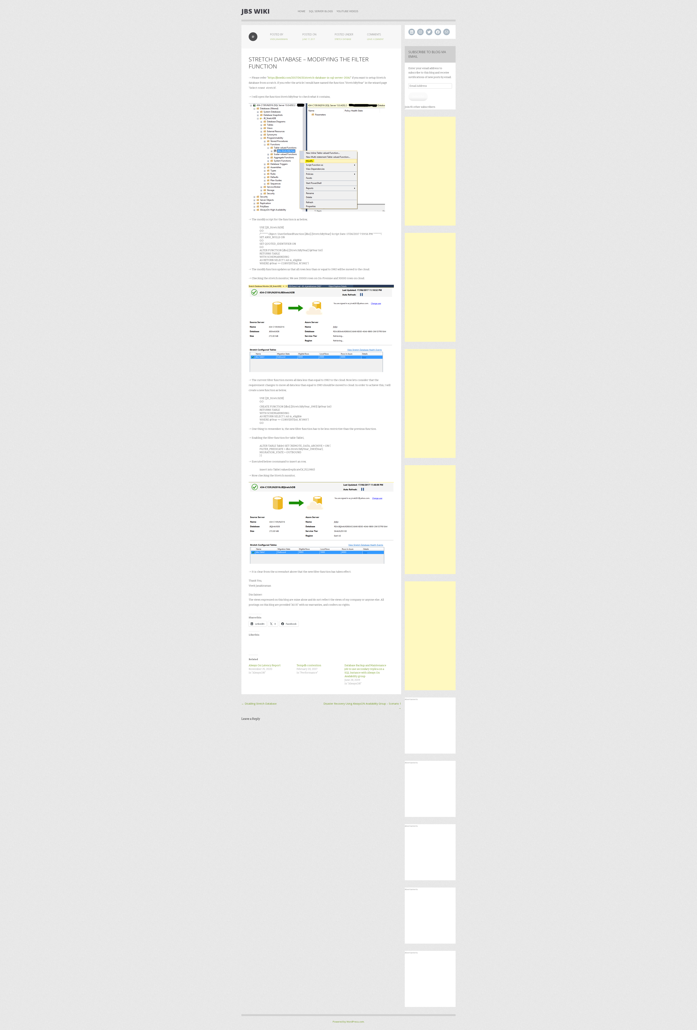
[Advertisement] (430, 171)
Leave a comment (375, 39)
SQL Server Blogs (321, 11)
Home (301, 11)
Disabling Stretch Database (259, 703)
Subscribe (418, 96)
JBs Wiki (255, 11)
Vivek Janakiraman (279, 39)
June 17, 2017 (308, 39)
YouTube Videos (347, 11)
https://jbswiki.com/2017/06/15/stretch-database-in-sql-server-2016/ (309, 77)
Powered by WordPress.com (348, 1021)
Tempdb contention (309, 665)
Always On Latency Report (265, 665)
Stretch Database (343, 39)
